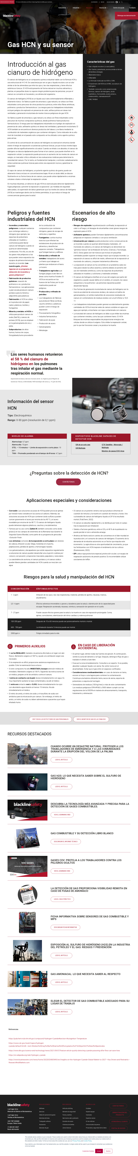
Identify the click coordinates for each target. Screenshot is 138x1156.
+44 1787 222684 (13, 1121)
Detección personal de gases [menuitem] (47, 1115)
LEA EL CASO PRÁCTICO (62, 899)
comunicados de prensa (7, 2)
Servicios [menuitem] (41, 1112)
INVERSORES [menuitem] (94, 2)
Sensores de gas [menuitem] (44, 1128)
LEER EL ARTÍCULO (61, 760)
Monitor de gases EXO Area (113, 451)
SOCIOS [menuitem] (102, 2)
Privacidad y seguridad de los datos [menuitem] (96, 1128)
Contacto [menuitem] (132, 8)
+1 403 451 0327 (13, 1127)
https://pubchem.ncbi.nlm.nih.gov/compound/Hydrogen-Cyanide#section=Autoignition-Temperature (48, 1038)
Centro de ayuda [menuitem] (118, 8)
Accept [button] (99, 1151)
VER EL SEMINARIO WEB (62, 871)
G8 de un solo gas (83, 444)
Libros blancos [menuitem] (67, 1128)
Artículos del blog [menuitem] (68, 1108)
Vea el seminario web (62, 815)
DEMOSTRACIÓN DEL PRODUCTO (119, 1113)
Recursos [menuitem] (89, 8)
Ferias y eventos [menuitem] (67, 1115)
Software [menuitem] (41, 1108)
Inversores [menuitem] (89, 1115)
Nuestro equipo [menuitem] (90, 1112)
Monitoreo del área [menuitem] (44, 1118)
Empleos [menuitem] (88, 1108)
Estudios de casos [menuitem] (68, 1121)
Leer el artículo (61, 786)
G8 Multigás (80, 448)
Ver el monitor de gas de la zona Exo (91, 719)
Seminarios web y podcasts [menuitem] (70, 1118)
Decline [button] (108, 1151)
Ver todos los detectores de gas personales (50, 719)
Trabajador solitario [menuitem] (45, 1121)
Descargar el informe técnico (66, 841)
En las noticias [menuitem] (90, 1121)
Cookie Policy (88, 1141)
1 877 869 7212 (13, 1109)
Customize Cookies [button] (88, 1151)
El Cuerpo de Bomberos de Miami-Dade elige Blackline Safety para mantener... (34, 2)
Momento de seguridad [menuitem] (69, 1112)
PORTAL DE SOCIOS (118, 1128)
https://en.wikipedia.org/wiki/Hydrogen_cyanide (27, 1055)
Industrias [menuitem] (76, 8)
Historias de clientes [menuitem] (68, 1125)
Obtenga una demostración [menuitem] (126, 15)
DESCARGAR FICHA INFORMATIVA (65, 927)
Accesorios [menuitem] (42, 1125)
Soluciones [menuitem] (62, 8)
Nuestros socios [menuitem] (90, 1118)
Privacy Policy (76, 1141)
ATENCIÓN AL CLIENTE (119, 1122)
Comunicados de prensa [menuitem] (93, 1125)
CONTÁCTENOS (118, 1106)
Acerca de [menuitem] (102, 8)
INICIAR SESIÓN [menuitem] (110, 2)
